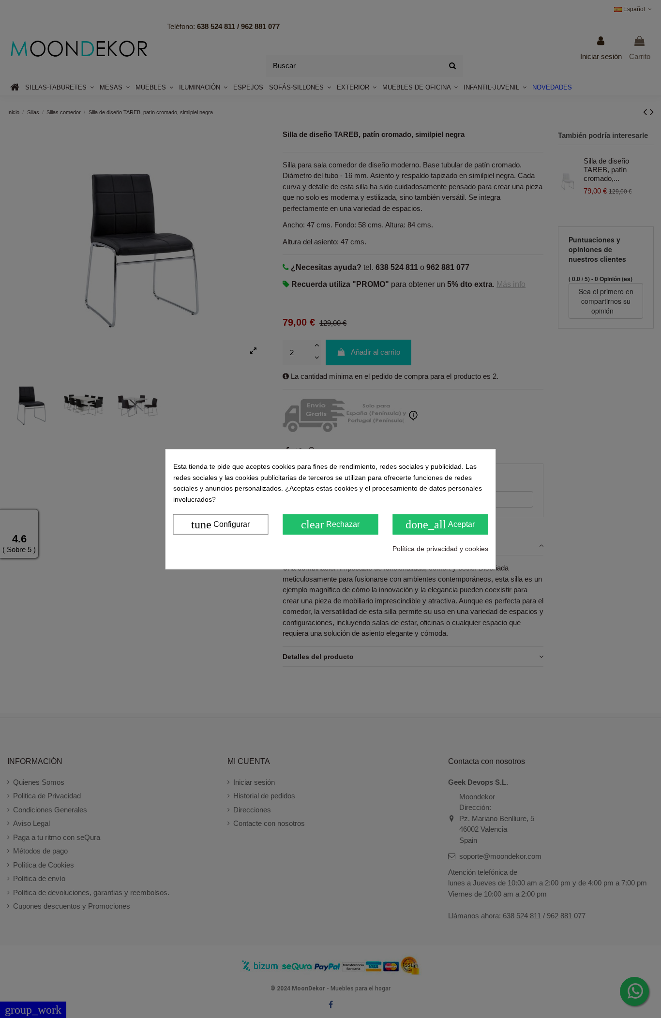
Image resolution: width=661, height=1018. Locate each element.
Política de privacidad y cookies (440, 549)
